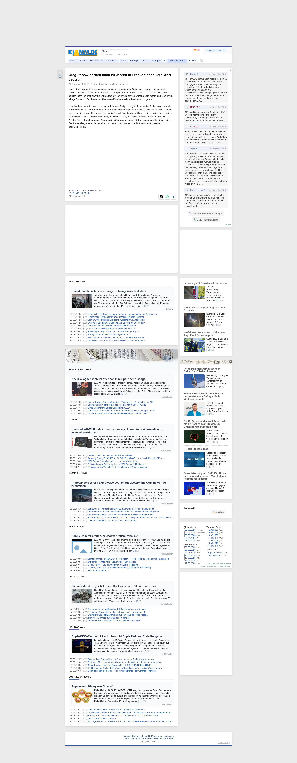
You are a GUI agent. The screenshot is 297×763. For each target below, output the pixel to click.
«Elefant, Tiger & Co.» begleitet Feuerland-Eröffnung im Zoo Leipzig (119, 567)
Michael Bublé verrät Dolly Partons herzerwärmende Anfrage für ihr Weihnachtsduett (204, 396)
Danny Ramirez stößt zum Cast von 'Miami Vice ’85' (105, 536)
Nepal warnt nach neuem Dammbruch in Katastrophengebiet (115, 337)
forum (228, 224)
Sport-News (77, 576)
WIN (145, 60)
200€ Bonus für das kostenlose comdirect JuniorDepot (112, 461)
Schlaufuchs (96, 60)
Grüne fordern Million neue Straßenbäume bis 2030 (111, 328)
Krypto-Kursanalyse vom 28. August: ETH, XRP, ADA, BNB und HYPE (119, 664)
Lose (123, 60)
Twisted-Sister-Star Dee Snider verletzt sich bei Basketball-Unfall (117, 413)
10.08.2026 (213, 545)
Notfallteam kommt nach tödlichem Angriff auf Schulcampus (204, 334)
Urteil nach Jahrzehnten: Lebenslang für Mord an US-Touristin (116, 322)
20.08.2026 (190, 555)
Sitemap (127, 735)
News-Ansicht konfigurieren (219, 563)
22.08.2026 (190, 549)
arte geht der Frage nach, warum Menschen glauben (111, 561)
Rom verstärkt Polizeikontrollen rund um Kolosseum (111, 325)
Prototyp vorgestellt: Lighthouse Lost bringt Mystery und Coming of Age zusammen (119, 484)
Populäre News (215, 552)
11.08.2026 (213, 543)
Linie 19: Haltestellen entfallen (101, 718)
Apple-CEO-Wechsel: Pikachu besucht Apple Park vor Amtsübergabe (117, 636)
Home (126, 738)
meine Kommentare (208, 566)
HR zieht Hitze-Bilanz (97, 570)
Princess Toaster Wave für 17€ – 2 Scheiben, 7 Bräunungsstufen (117, 466)
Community (112, 60)
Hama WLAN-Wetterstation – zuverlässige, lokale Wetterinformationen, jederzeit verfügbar (117, 430)
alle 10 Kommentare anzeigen (207, 213)
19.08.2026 (190, 557)
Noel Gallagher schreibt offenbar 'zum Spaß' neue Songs (108, 379)
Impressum (169, 735)
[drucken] (60, 77)
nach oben (223, 742)
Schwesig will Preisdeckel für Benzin (205, 283)
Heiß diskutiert (214, 555)
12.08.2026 (213, 540)
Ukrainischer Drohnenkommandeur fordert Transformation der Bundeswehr (122, 313)
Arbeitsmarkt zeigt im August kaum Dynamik (204, 309)
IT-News (74, 419)
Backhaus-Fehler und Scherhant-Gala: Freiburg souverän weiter (117, 608)
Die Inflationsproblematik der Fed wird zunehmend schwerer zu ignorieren (122, 670)
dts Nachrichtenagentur (117, 83)
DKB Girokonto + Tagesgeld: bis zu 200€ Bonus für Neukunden (116, 463)
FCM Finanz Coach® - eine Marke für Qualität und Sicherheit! (116, 709)
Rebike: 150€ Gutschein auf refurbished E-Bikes (109, 455)
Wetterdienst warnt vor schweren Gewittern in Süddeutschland (116, 340)
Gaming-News (78, 473)
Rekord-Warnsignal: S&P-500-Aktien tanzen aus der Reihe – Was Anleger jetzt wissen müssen (205, 475)
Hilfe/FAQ (158, 738)
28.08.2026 (190, 529)
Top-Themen (77, 281)
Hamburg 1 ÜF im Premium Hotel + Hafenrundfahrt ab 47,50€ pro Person (121, 410)
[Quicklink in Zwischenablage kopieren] (60, 73)
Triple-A (193, 148)
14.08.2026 (213, 535)
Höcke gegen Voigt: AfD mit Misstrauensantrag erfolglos (113, 331)
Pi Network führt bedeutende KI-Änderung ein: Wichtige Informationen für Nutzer (124, 661)
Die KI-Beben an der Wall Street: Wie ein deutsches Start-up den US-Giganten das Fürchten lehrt (205, 423)
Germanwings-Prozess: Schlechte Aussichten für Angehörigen (116, 319)
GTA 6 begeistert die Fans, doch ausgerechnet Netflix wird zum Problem (120, 514)
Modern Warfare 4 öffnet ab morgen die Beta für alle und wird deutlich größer (123, 511)
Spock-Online (196, 190)
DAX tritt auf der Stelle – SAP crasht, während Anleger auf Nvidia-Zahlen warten (124, 667)
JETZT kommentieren (207, 219)
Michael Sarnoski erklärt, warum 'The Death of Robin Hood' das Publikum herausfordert (128, 558)
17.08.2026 (190, 563)
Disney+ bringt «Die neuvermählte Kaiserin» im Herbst (112, 564)
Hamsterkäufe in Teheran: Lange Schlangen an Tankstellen (110, 291)
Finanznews (77, 626)
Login (209, 50)
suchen (220, 511)
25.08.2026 (190, 537)
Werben (193, 60)
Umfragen (158, 60)
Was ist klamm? (177, 60)
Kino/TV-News (78, 526)
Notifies (227, 566)
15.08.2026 (213, 532)
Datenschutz (138, 735)
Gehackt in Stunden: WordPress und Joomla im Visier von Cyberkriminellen (122, 715)
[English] (198, 50)
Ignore (220, 566)
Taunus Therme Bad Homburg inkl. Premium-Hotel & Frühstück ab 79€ (120, 401)
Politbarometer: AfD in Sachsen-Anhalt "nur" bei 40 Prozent (202, 370)
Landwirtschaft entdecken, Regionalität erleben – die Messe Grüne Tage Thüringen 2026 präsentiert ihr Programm (140, 712)
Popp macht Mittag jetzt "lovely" (92, 686)
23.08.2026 (190, 547)
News (73, 60)
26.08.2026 (190, 535)
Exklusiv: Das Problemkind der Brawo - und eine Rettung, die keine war (120, 659)
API (166, 738)
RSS (171, 738)
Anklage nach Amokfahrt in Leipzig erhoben (107, 334)
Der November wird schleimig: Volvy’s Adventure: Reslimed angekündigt (121, 508)
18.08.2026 (190, 560)
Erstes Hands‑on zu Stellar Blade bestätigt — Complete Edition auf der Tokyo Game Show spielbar (133, 517)
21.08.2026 (190, 552)
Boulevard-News (80, 369)
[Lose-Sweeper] (201, 61)
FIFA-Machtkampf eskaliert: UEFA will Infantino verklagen (113, 620)
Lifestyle (134, 60)
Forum (83, 60)
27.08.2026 (190, 532)
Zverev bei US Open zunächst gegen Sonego (108, 617)
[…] (143, 305)
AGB (147, 735)
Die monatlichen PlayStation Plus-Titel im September (112, 520)
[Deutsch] (195, 50)
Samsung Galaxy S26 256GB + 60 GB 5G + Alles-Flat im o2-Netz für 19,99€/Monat (125, 458)
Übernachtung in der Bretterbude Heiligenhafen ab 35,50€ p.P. (116, 404)
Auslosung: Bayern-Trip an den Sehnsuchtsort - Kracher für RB (116, 611)
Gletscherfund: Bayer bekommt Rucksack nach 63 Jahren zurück (114, 586)
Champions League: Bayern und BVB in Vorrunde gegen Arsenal (117, 614)
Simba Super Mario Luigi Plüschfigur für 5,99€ (108, 407)
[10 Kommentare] (77, 195)
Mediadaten (156, 735)
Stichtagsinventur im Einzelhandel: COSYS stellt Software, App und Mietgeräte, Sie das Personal (132, 721)
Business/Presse (80, 676)
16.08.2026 (213, 529)
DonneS (194, 73)
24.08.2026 (190, 540)
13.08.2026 (213, 537)
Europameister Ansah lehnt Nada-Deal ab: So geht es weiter (115, 316)
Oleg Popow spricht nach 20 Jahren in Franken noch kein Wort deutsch (120, 77)
